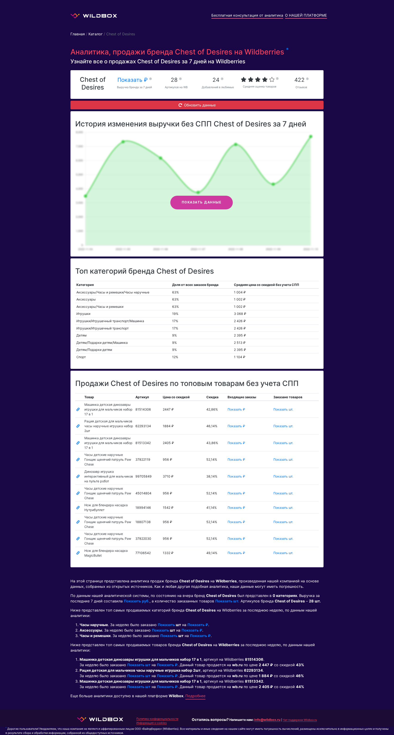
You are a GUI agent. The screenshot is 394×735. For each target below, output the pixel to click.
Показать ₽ (133, 80)
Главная (77, 34)
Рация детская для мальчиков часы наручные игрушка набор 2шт (108, 426)
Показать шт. (283, 409)
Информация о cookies (151, 723)
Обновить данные (200, 105)
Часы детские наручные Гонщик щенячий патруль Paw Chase (107, 459)
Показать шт (138, 665)
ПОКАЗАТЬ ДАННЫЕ (202, 202)
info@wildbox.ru (267, 720)
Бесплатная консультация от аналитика (247, 15)
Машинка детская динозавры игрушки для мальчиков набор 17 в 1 (108, 409)
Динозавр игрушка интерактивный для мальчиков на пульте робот (108, 476)
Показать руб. (137, 601)
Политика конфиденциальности (157, 718)
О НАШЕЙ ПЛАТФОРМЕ (306, 15)
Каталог (95, 34)
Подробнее (195, 696)
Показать (166, 624)
